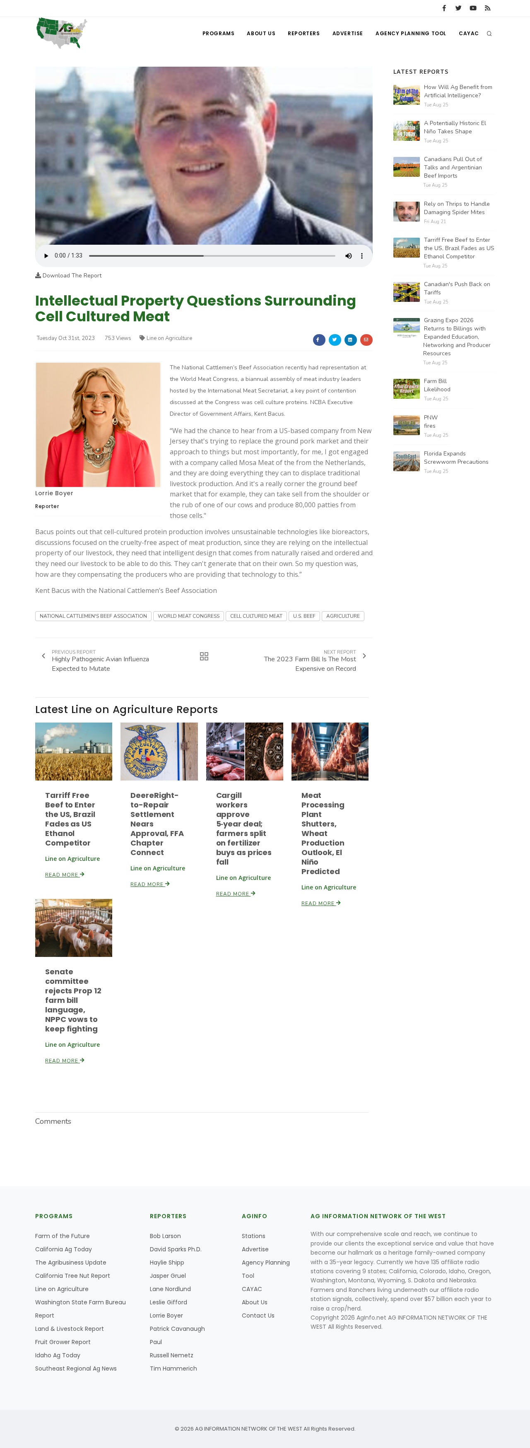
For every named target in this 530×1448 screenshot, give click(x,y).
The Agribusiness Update (70, 1262)
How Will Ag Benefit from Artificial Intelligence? (458, 91)
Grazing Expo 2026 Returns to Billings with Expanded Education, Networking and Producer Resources (457, 336)
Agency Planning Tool (411, 33)
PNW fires (431, 422)
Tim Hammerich (173, 1368)
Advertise (347, 33)
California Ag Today (63, 1249)
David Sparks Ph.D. (176, 1249)
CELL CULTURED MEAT (256, 616)
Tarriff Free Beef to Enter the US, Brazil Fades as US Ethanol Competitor (70, 819)
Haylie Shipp (167, 1262)
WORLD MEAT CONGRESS (188, 616)
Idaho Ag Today (57, 1355)
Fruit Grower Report (63, 1342)
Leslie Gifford (168, 1302)
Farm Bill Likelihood (437, 385)
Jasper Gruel (168, 1276)
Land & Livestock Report (69, 1329)
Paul (156, 1342)
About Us (261, 33)
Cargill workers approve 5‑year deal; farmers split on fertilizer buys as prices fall (244, 828)
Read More (62, 875)
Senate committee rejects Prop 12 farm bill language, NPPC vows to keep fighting (73, 1000)
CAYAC (469, 33)
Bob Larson (165, 1236)
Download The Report (71, 275)
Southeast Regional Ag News (76, 1368)
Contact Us (258, 1315)
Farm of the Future (62, 1236)
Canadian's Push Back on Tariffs (457, 288)
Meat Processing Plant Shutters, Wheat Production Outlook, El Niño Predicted (322, 833)
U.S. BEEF (304, 616)
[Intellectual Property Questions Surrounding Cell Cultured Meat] (204, 155)
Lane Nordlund (170, 1289)
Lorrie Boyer (54, 493)
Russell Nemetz (171, 1355)
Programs (218, 33)
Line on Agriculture (169, 338)
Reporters (304, 33)
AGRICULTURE (343, 616)
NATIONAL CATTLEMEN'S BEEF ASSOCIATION (93, 616)
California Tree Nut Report (72, 1276)
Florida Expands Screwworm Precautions (456, 458)
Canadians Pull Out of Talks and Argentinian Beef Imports (453, 167)
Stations (253, 1236)
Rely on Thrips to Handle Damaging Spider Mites (457, 208)
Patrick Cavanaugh (177, 1329)
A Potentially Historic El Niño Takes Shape (455, 127)
